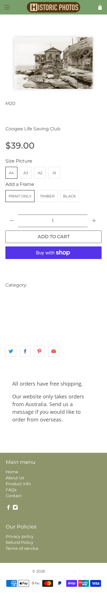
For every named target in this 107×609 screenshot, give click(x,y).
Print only (20, 196)
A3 (25, 172)
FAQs (11, 489)
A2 (40, 172)
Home (12, 471)
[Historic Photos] (53, 7)
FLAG (79, 296)
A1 (54, 172)
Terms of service (22, 548)
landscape (51, 308)
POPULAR (87, 319)
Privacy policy (20, 536)
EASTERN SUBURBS (25, 296)
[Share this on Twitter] (10, 351)
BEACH (66, 285)
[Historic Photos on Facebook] (8, 508)
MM (51, 319)
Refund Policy (19, 542)
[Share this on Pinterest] (39, 351)
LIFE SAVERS (79, 308)
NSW (66, 319)
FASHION (58, 296)
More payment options (53, 266)
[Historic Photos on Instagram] (15, 508)
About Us (15, 477)
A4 (11, 172)
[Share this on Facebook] (25, 351)
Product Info (18, 483)
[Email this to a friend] (53, 351)
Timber (47, 196)
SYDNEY (15, 330)
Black (69, 196)
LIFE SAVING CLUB (24, 319)
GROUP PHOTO (21, 308)
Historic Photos (60, 571)
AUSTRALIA (42, 285)
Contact (14, 495)
